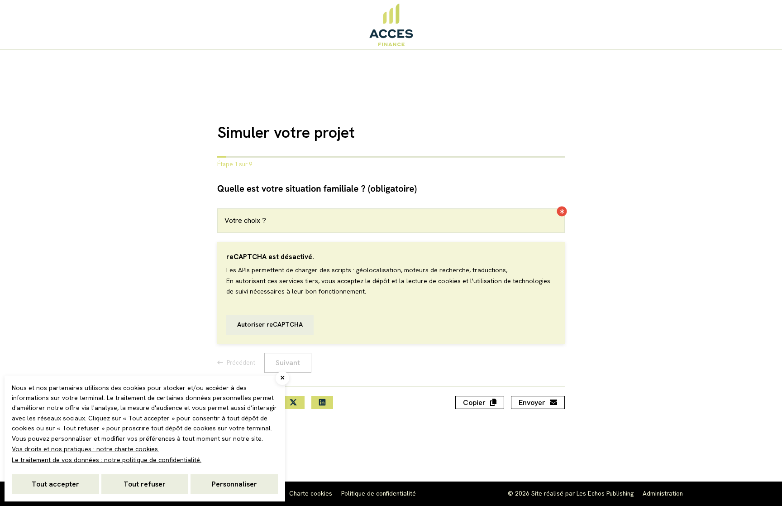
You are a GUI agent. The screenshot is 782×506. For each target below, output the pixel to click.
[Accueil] (390, 25)
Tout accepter (55, 484)
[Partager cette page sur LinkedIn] (322, 402)
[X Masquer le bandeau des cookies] (282, 378)
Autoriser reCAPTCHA (270, 324)
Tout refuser (145, 484)
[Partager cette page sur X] (293, 402)
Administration (663, 493)
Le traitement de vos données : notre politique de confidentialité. (106, 460)
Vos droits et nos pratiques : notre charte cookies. (85, 449)
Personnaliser (234, 484)
